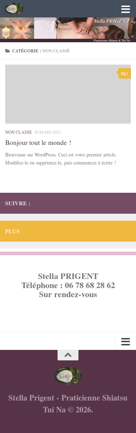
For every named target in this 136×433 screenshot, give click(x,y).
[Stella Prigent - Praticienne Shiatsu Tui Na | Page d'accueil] (17, 9)
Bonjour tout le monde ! (38, 142)
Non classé (18, 132)
